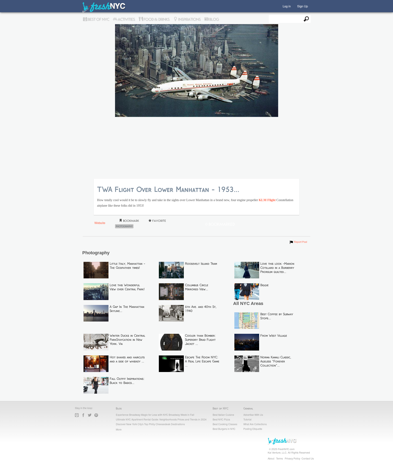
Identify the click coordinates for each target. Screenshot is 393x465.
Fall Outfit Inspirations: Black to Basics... (127, 381)
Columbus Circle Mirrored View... (196, 287)
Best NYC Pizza (221, 419)
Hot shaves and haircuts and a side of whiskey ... (127, 359)
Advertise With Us (253, 414)
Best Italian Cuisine (223, 414)
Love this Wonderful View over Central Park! (127, 287)
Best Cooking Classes (225, 424)
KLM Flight (267, 200)
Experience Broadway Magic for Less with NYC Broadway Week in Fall (155, 414)
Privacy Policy (292, 458)
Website (99, 223)
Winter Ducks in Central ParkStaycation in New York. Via (127, 339)
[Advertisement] (196, 148)
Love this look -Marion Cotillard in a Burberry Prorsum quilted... (277, 267)
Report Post (298, 241)
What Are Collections (255, 424)
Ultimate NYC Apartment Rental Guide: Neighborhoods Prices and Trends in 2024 (161, 419)
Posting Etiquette (252, 428)
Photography (124, 226)
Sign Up (302, 6)
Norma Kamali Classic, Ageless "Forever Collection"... (275, 361)
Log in (287, 6)
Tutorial (247, 419)
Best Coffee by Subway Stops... (276, 316)
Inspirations (189, 19)
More (119, 429)
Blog (213, 19)
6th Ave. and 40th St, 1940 (200, 309)
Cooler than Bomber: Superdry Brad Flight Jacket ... (200, 339)
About (271, 458)
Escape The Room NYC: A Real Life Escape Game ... (202, 361)
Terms (279, 458)
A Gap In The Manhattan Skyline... (127, 309)
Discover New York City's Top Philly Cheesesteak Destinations (150, 424)
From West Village (273, 335)
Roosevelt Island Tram (201, 263)
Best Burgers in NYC (224, 428)
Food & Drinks (156, 19)
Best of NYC (98, 19)
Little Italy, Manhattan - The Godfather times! (127, 265)
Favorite (158, 220)
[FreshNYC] (104, 11)
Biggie (264, 285)
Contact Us (308, 458)
